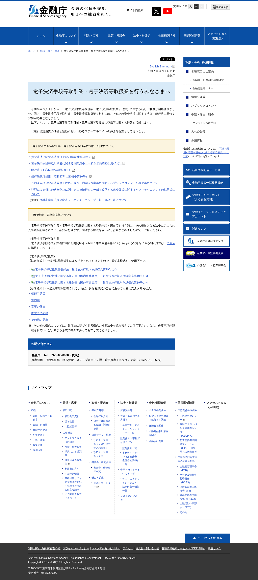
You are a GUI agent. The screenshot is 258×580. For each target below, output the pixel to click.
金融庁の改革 (40, 430)
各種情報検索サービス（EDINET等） (183, 548)
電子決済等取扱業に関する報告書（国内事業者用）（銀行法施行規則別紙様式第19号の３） (93, 275)
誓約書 (35, 300)
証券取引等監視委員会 (210, 253)
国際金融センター (188, 417)
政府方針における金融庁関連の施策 (102, 424)
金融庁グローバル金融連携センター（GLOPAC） (188, 430)
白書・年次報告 (73, 447)
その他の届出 (39, 319)
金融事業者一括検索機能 (207, 182)
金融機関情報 (166, 35)
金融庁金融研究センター (211, 241)
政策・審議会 (116, 35)
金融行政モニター (202, 88)
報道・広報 (91, 35)
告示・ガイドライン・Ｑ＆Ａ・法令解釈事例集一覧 (130, 485)
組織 (33, 410)
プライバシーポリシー (76, 548)
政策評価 (38, 445)
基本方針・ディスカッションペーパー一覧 (130, 429)
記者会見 (69, 421)
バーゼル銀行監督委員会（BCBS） (188, 478)
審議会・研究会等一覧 (102, 469)
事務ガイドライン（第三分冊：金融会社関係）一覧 (130, 458)
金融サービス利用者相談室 (208, 80)
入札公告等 (198, 131)
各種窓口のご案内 (202, 71)
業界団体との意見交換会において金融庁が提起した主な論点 (73, 484)
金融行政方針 (101, 416)
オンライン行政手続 (204, 123)
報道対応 (67, 410)
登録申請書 (38, 293)
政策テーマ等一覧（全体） (102, 454)
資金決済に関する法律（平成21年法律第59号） (61, 157)
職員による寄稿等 (73, 461)
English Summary (161, 66)
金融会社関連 (156, 441)
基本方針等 (98, 410)
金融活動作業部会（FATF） (188, 505)
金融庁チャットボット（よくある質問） (206, 197)
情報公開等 (198, 97)
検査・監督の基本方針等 (130, 417)
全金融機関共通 (157, 410)
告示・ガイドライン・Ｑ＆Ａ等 (130, 471)
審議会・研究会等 (101, 462)
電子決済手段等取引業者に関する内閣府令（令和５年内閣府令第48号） (76, 163)
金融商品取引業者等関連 (158, 433)
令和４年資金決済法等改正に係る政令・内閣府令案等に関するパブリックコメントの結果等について (94, 183)
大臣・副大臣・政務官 (42, 417)
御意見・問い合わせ (147, 548)
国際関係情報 (192, 35)
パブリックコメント (204, 105)
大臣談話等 (71, 426)
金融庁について (66, 35)
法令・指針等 (141, 35)
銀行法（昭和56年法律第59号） (51, 169)
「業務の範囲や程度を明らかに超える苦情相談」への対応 (206, 152)
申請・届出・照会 (49, 51)
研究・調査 (98, 477)
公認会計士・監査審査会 (211, 265)
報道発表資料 (72, 416)
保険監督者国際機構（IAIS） (188, 488)
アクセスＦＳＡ (217, 36)
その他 (183, 512)
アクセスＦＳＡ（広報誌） (73, 440)
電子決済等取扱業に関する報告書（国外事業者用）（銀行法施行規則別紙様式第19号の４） (93, 282)
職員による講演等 (73, 453)
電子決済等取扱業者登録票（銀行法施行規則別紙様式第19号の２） (77, 269)
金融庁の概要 (40, 424)
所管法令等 (126, 410)
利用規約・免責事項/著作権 (44, 548)
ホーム (41, 36)
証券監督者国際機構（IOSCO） (188, 497)
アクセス (128, 548)
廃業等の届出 (39, 313)
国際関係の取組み (187, 410)
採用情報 (197, 140)
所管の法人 (39, 435)
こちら (171, 243)
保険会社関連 (156, 425)
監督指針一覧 (129, 448)
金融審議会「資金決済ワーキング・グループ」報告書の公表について (83, 200)
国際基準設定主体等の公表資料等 (187, 459)
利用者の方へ (72, 468)
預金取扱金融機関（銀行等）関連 (158, 417)
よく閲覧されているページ (73, 496)
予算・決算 (39, 440)
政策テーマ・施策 (101, 434)
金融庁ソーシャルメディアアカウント (209, 214)
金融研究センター (102, 485)
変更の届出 (38, 306)
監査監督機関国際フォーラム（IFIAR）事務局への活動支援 (188, 446)
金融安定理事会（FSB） (188, 468)
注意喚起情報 (72, 473)
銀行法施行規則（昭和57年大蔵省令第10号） (59, 176)
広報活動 (67, 432)
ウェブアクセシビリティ (106, 548)
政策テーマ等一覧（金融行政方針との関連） (102, 444)
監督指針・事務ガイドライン (130, 440)
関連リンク (199, 228)
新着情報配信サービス (206, 170)
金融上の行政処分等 (130, 498)
